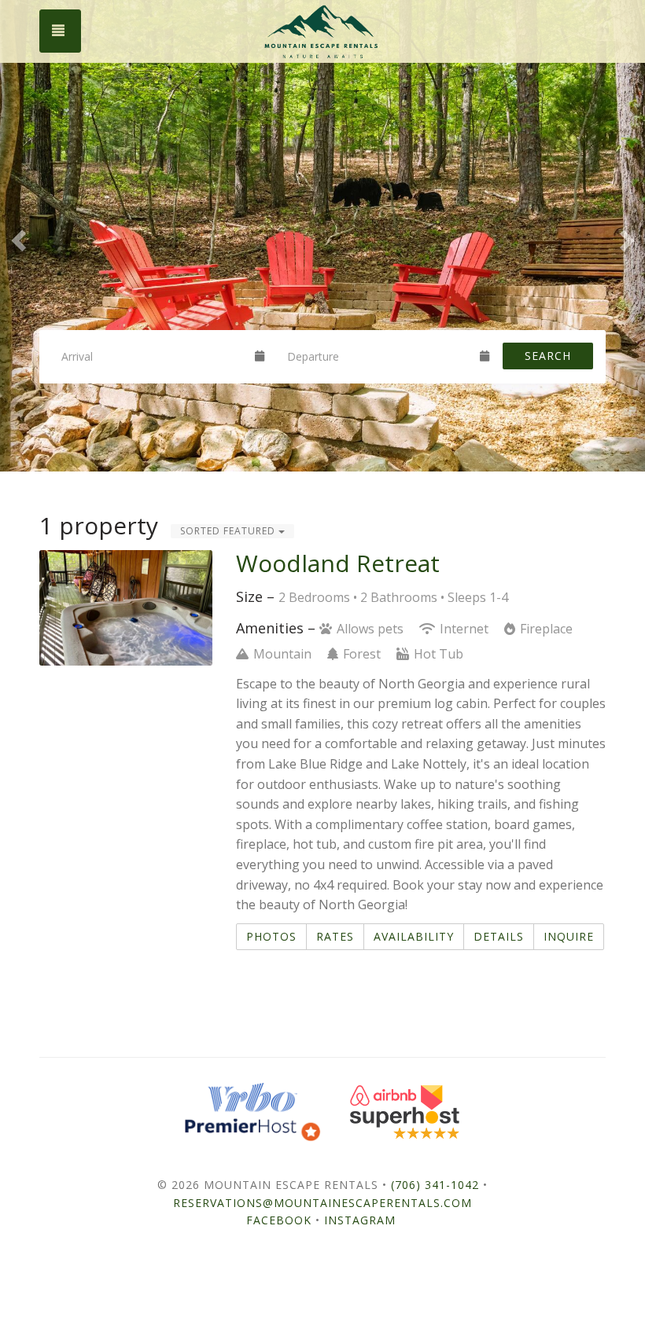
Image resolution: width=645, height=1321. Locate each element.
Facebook (278, 1220)
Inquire (569, 936)
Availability (414, 936)
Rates (335, 936)
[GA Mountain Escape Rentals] (322, 31)
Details (499, 936)
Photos (271, 936)
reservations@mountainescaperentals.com (322, 1202)
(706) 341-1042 (435, 1184)
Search (548, 355)
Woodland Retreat (338, 563)
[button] (16, 236)
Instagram (360, 1220)
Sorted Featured (229, 531)
